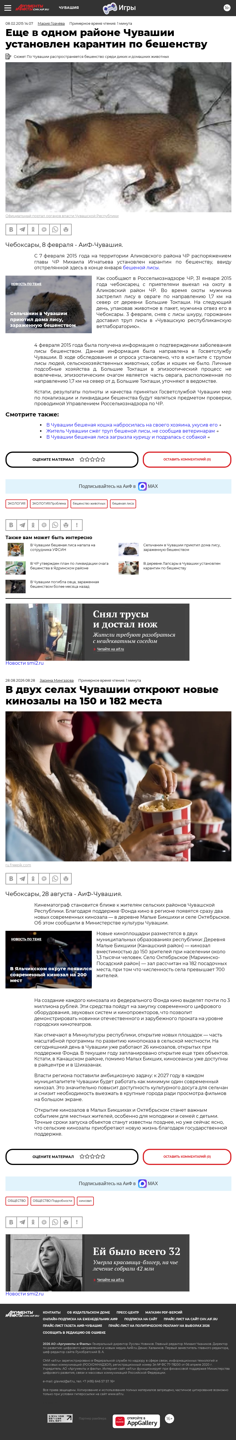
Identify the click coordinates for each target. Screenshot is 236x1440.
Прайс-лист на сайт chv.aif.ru (191, 1319)
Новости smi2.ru (24, 663)
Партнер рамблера (92, 1418)
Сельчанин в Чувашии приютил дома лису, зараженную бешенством (182, 547)
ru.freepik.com (18, 865)
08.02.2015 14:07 (19, 23)
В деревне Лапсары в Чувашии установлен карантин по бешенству (181, 565)
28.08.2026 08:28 (20, 680)
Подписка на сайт (140, 1319)
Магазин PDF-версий (163, 1312)
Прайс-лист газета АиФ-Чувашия (72, 1326)
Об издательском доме (88, 1312)
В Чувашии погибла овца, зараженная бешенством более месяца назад (64, 584)
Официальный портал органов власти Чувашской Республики (62, 216)
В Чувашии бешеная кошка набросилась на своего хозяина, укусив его (132, 425)
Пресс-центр (128, 1312)
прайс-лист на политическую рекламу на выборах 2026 (159, 1326)
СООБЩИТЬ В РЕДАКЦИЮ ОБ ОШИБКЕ (74, 1333)
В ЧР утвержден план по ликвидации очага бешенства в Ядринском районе (69, 565)
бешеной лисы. (141, 267)
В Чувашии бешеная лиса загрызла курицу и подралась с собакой (126, 437)
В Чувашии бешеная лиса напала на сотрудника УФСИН (62, 547)
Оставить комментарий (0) (187, 459)
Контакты (51, 1312)
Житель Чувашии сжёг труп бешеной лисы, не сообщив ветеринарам (130, 431)
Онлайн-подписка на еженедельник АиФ (80, 1319)
